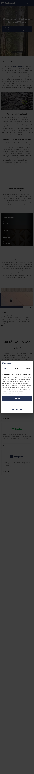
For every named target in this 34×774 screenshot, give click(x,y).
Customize (16, 404)
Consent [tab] (6, 368)
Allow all (17, 398)
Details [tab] (17, 368)
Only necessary (17, 409)
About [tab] (28, 368)
